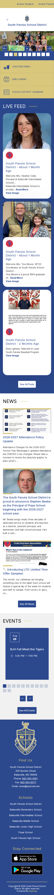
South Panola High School (25, 838)
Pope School (25, 832)
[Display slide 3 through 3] (14, 686)
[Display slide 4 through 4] (18, 686)
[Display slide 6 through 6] (27, 686)
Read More (22, 189)
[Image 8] (38, 54)
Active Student (25, 4)
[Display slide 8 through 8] (37, 686)
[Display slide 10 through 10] (46, 686)
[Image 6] (29, 54)
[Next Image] (49, 48)
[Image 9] (43, 54)
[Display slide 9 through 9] (41, 686)
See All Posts (27, 384)
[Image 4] (20, 54)
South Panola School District (25, 803)
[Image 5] (24, 54)
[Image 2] (11, 54)
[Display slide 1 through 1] (4, 686)
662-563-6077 (28, 782)
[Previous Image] (4, 48)
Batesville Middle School (25, 821)
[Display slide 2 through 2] (9, 686)
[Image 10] (48, 54)
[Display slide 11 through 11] (4, 690)
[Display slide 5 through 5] (23, 686)
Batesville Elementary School (25, 809)
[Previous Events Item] (23, 698)
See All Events (27, 710)
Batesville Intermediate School (25, 815)
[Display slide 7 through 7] (32, 686)
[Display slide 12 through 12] (9, 690)
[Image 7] (34, 54)
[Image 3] (15, 54)
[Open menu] (7, 19)
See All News (27, 604)
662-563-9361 (30, 778)
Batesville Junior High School (25, 826)
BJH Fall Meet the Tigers (27, 649)
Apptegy (33, 891)
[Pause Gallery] (27, 48)
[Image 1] (6, 54)
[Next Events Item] (30, 698)
